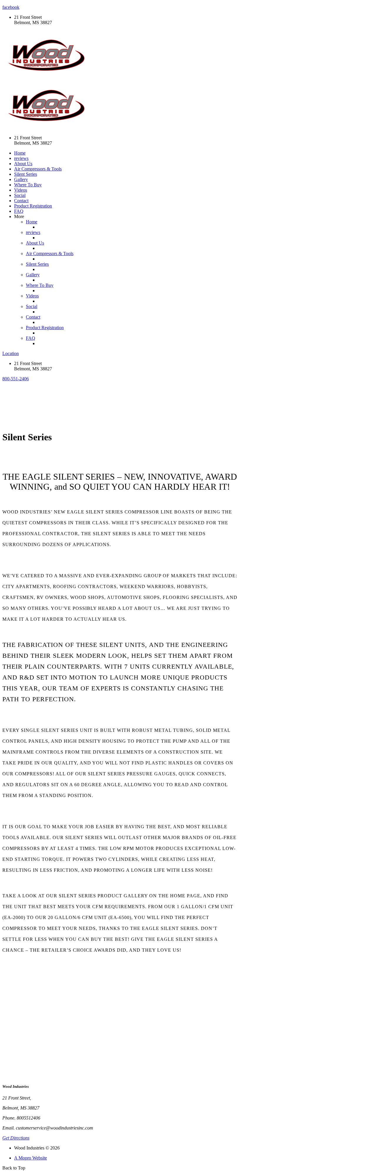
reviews (21, 158)
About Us (23, 163)
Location (10, 353)
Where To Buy (28, 184)
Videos (20, 190)
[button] (15, 378)
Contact (21, 200)
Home (20, 152)
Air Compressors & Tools (38, 168)
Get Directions (15, 1137)
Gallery (21, 179)
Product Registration (33, 205)
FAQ (19, 211)
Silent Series (25, 174)
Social (20, 195)
